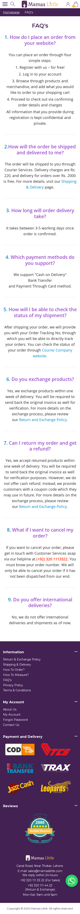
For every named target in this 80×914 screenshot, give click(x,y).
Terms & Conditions (17, 690)
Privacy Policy (13, 685)
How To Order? (14, 670)
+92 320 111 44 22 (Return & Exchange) (40, 887)
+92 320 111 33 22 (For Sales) (40, 880)
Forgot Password (15, 720)
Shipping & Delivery (17, 664)
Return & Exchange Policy (22, 659)
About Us (9, 709)
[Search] (13, 4)
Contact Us (11, 725)
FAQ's (7, 680)
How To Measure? (16, 675)
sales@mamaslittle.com (45, 871)
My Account (12, 714)
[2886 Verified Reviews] (40, 844)
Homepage (11, 12)
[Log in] (68, 4)
